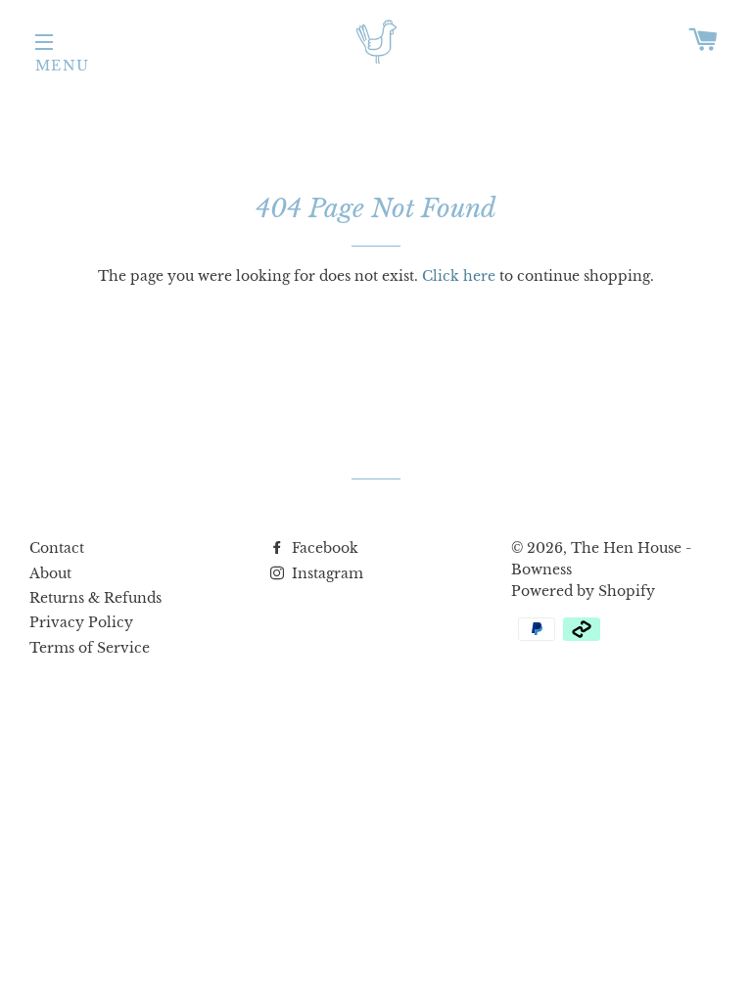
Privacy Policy (81, 622)
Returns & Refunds (95, 598)
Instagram (325, 573)
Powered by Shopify (583, 591)
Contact (56, 548)
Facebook (323, 548)
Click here (458, 276)
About (50, 573)
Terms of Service (89, 648)
